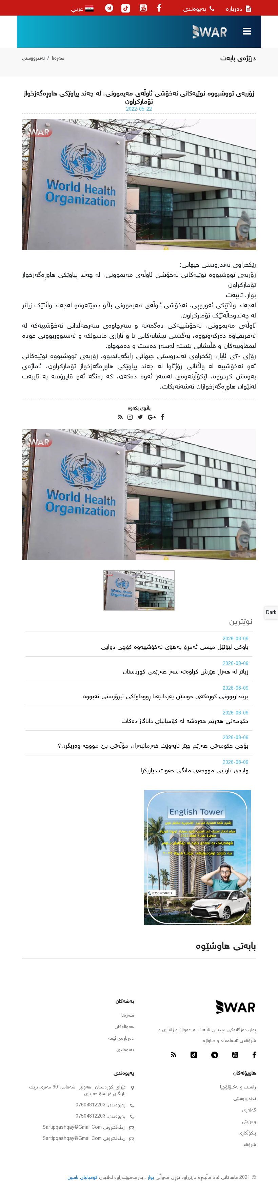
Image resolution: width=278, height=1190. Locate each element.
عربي (78, 9)
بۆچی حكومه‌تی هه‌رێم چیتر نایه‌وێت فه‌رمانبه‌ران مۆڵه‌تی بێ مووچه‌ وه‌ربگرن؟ (153, 746)
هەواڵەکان (124, 1027)
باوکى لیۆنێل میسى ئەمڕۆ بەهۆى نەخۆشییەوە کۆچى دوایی (175, 647)
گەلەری (249, 1110)
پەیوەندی (195, 9)
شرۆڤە (249, 1145)
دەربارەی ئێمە (121, 1038)
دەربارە (235, 9)
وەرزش (249, 1122)
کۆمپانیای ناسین (82, 1177)
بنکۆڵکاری (247, 1133)
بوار (150, 1177)
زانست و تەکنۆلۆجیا (238, 1087)
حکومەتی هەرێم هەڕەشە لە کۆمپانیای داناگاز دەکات (185, 721)
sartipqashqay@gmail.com (72, 1127)
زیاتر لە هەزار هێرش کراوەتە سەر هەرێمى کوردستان (186, 672)
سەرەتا (58, 58)
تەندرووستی (33, 58)
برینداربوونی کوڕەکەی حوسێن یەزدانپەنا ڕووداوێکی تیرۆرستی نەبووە (166, 696)
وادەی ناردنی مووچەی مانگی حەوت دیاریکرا (195, 771)
